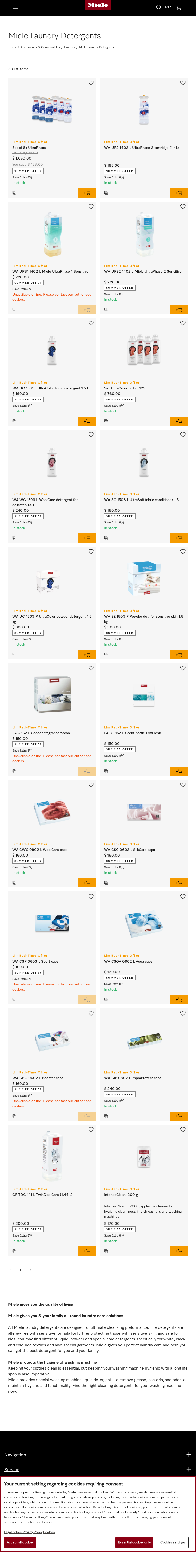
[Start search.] (159, 7)
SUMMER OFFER (28, 171)
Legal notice (13, 1532)
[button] (38, 7)
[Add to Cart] (87, 193)
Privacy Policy (32, 1532)
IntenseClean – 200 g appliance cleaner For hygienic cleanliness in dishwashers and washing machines (143, 1211)
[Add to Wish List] (91, 82)
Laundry (69, 47)
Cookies (49, 1532)
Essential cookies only (134, 1542)
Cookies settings (172, 1542)
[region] (98, 1514)
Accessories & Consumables (40, 47)
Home (12, 47)
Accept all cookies (20, 1542)
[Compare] (42, 193)
